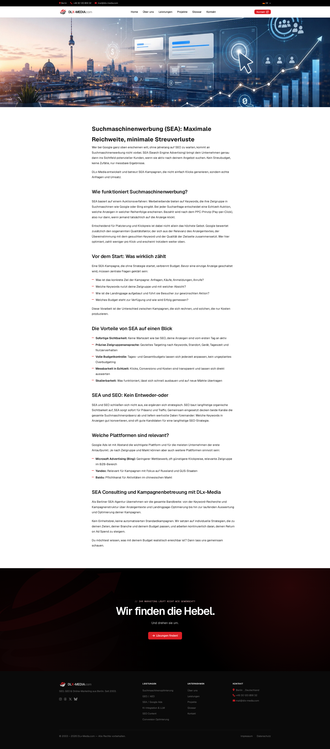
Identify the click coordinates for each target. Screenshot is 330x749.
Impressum (247, 736)
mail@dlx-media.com (108, 3)
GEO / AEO (148, 696)
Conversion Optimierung (155, 719)
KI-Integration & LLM (153, 707)
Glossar (197, 11)
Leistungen (165, 11)
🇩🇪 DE (265, 3)
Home (134, 11)
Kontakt (211, 11)
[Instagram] (60, 699)
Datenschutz (264, 736)
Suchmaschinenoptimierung (157, 690)
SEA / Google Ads (152, 702)
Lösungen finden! (167, 635)
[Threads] (65, 699)
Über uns (148, 11)
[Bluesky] (75, 699)
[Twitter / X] (70, 699)
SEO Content (149, 713)
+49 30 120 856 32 (82, 3)
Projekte (182, 11)
